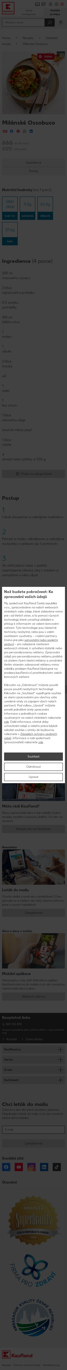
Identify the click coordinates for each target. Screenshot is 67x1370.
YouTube (19, 1167)
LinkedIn (44, 1167)
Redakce (6, 1365)
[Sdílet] (5, 131)
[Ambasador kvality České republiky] (33, 1318)
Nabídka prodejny (55, 12)
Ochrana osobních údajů (27, 1365)
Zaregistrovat (33, 912)
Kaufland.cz (12, 1049)
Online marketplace (29, 12)
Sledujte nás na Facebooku (33, 829)
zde (6, 722)
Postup (33, 171)
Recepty (28, 38)
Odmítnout (33, 766)
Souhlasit (33, 756)
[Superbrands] (33, 1220)
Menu (62, 4)
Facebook (6, 1167)
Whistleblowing (51, 1365)
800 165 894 (14, 1024)
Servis (8, 1059)
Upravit (33, 777)
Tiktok (57, 1167)
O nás (8, 1070)
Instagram (31, 1167)
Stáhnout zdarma (33, 996)
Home (6, 38)
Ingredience (33, 162)
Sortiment (11, 1080)
